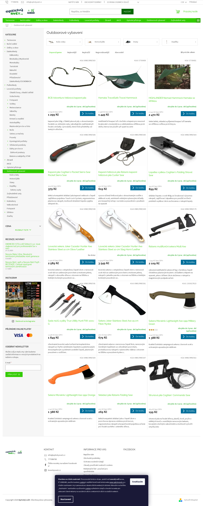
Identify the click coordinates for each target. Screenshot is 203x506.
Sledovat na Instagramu (25, 321)
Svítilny (13, 103)
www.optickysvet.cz (117, 482)
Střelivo (10, 212)
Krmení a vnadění (17, 118)
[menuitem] (10, 20)
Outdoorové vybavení (16, 171)
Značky (10, 216)
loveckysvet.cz (54, 470)
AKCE (9, 163)
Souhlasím (137, 481)
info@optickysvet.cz (56, 455)
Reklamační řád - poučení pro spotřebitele (96, 470)
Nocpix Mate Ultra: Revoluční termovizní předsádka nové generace (22, 255)
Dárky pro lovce (16, 148)
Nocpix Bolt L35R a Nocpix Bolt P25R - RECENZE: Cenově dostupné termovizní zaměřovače (22, 264)
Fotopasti (14, 100)
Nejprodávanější (102, 52)
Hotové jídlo (15, 178)
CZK (182, 2)
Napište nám (74, 2)
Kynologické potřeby (18, 141)
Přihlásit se (14, 374)
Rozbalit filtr (21, 230)
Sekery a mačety (17, 133)
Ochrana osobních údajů (118, 2)
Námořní (13, 70)
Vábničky (13, 111)
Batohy (12, 115)
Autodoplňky (15, 122)
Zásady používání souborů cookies (98, 465)
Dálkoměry (14, 55)
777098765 (52, 459)
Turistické (14, 66)
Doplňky (13, 186)
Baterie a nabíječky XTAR (20, 156)
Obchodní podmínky (92, 2)
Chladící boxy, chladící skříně (21, 92)
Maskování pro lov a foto (20, 126)
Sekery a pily (15, 189)
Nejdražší (86, 52)
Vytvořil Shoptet (191, 500)
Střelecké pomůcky (18, 145)
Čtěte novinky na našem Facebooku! (62, 464)
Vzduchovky (15, 96)
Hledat (127, 11)
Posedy (13, 137)
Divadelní (13, 73)
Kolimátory (11, 201)
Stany (12, 182)
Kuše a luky (14, 175)
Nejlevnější (71, 52)
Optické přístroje (14, 167)
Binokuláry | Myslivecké (19, 59)
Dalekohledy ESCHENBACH (20, 81)
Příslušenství (15, 77)
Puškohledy (12, 85)
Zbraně (10, 160)
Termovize (11, 40)
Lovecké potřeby (14, 89)
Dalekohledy (12, 51)
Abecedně (119, 52)
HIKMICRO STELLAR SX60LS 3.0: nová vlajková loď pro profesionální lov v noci (22, 246)
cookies (82, 482)
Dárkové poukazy (17, 152)
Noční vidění (12, 44)
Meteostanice (15, 107)
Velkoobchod (12, 204)
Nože (12, 130)
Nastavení (66, 499)
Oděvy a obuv (12, 47)
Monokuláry (14, 62)
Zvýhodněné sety (14, 193)
